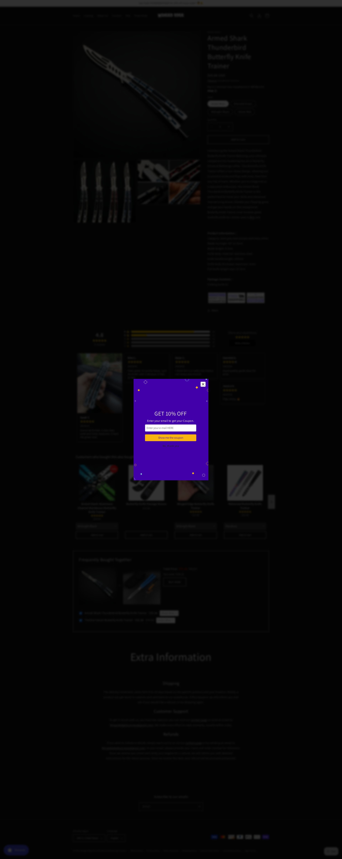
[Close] (203, 384)
